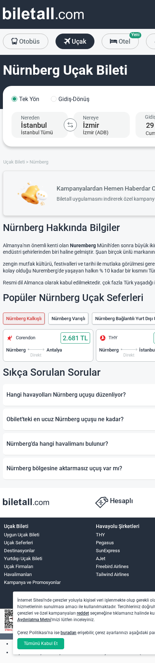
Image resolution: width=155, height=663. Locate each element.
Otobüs (29, 41)
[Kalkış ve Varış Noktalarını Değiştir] (70, 124)
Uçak (78, 41)
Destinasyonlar (19, 550)
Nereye (90, 118)
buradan (68, 632)
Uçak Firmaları (18, 566)
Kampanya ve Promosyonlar (32, 582)
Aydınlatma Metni (34, 619)
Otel (128, 39)
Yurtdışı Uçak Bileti (23, 558)
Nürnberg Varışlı (68, 318)
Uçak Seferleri (18, 542)
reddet (83, 613)
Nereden (30, 118)
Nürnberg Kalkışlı (23, 318)
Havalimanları (18, 574)
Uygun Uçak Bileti (21, 534)
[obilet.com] (43, 20)
